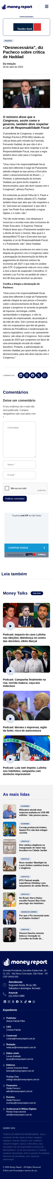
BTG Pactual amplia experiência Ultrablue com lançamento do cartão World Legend (33, 884)
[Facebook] (17, 1001)
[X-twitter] (21, 1001)
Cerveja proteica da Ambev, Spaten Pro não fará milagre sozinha (33, 830)
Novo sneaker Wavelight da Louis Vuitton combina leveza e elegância (34, 865)
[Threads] (13, 1001)
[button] (21, 375)
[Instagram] (9, 1001)
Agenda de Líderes (29, 912)
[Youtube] (30, 1001)
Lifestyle (25, 841)
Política (8, 41)
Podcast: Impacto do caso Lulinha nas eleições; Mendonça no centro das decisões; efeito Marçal (24, 637)
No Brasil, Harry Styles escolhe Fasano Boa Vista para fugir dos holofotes (32, 901)
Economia (25, 806)
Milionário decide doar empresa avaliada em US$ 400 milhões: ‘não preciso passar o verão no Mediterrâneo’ (34, 813)
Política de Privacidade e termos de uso (20, 1170)
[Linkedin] (5, 1001)
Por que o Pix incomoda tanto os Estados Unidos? (34, 916)
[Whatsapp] (34, 1001)
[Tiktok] (25, 1001)
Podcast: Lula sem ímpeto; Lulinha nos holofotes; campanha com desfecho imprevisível (24, 771)
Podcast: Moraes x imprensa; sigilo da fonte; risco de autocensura (25, 729)
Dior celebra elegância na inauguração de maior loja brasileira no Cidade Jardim (33, 848)
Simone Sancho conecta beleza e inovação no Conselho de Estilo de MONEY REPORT (31, 937)
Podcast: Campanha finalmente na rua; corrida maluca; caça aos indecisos (24, 683)
